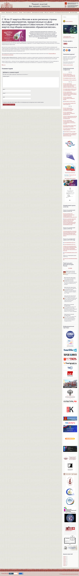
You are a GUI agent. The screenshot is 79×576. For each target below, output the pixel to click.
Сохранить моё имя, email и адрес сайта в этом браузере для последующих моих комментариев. (23, 102)
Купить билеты (69, 21)
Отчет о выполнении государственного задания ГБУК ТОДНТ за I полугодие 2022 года (69, 75)
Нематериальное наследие (37, 12)
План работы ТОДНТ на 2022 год (70, 79)
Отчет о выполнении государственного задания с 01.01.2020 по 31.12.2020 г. (68, 109)
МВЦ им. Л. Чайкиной (49, 12)
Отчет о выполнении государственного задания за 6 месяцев (69, 98)
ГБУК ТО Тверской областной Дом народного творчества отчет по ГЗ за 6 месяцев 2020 (70, 117)
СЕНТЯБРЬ (70, 268)
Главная (3, 12)
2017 (65, 562)
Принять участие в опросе (68, 64)
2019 (65, 560)
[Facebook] (69, 50)
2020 (65, 559)
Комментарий (6, 76)
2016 (65, 564)
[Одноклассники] (67, 50)
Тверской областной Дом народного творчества (70, 574)
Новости (4, 64)
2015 (65, 565)
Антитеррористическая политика (62, 12)
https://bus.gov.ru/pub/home (70, 172)
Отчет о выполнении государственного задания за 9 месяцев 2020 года (69, 113)
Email (4, 93)
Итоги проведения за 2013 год (69, 242)
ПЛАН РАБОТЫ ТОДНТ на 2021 (70, 101)
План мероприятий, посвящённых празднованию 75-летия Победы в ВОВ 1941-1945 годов (70, 134)
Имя (4, 89)
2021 (65, 557)
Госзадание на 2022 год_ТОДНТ (70, 78)
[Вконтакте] (64, 50)
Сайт (4, 97)
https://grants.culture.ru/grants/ (70, 178)
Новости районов (27, 12)
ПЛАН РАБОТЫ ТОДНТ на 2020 (69, 131)
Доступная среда (73, 12)
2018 (65, 561)
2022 (65, 556)
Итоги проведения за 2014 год (69, 244)
